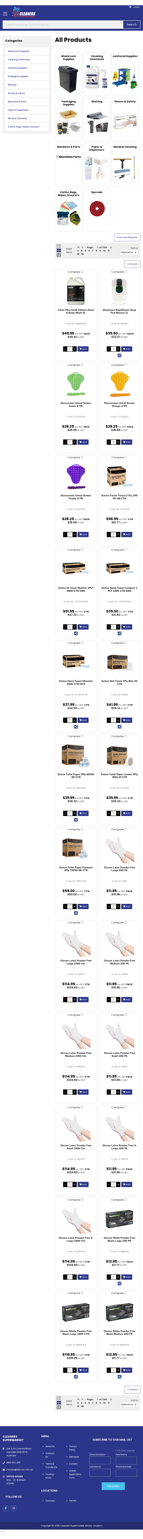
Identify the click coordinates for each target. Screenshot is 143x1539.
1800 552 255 (13, 1462)
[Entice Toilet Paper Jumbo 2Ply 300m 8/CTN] (119, 755)
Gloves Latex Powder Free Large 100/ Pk (119, 869)
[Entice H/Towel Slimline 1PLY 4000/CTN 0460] (76, 569)
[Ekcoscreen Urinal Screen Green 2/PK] (76, 384)
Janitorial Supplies (17, 67)
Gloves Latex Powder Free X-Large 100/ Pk (119, 1147)
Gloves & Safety (16, 93)
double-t (97, 1525)
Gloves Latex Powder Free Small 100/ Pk (119, 1054)
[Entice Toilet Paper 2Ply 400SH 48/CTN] (76, 755)
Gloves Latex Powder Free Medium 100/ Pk (119, 962)
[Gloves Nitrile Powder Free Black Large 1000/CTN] (76, 1312)
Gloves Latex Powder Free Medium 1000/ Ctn (76, 1054)
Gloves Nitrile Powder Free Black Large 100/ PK (119, 1239)
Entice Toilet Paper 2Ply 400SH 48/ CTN (76, 776)
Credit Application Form (75, 1474)
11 (109, 250)
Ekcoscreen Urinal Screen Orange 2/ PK (119, 404)
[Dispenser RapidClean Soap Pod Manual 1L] (119, 291)
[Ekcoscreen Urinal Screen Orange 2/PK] (119, 384)
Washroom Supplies (18, 51)
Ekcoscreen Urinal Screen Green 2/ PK (76, 404)
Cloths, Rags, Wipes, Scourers (23, 126)
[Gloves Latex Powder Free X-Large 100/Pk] (119, 1126)
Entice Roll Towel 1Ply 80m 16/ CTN (119, 682)
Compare (74, 272)
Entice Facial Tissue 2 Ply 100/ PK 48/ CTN (119, 497)
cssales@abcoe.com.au (19, 1469)
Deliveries (74, 1456)
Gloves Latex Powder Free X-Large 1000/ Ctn (76, 1239)
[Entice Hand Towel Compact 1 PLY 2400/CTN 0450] (119, 569)
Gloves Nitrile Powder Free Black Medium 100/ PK (119, 1332)
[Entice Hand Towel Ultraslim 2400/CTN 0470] (76, 662)
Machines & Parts (17, 101)
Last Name (95, 1466)
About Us (50, 1446)
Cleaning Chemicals (19, 59)
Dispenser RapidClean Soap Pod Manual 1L (119, 311)
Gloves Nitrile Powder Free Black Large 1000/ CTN (76, 1332)
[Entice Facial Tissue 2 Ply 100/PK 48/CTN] (119, 476)
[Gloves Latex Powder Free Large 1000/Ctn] (76, 941)
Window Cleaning (17, 118)
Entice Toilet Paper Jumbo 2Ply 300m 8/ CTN (119, 776)
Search (132, 24)
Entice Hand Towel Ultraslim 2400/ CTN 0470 (76, 682)
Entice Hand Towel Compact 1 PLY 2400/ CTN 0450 (119, 589)
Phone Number (123, 1466)
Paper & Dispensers (18, 109)
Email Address (97, 1454)
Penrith (72, 1500)
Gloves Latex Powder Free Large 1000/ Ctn (76, 962)
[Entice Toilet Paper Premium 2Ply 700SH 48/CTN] (76, 848)
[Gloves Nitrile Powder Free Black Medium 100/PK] (119, 1312)
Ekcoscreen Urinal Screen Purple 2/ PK (76, 497)
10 (104, 250)
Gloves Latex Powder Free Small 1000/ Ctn (76, 1147)
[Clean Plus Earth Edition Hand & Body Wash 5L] (76, 291)
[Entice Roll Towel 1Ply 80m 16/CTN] (119, 662)
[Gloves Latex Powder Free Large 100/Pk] (119, 848)
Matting (12, 84)
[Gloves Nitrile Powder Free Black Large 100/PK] (119, 1219)
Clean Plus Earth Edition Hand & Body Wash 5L (76, 311)
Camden (50, 1500)
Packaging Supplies (18, 76)
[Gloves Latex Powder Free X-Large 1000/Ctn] (76, 1219)
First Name (121, 1454)
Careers (73, 1463)
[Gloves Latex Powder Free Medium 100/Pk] (119, 941)
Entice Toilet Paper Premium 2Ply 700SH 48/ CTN (76, 869)
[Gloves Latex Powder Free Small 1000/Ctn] (76, 1126)
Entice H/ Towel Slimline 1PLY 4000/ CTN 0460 (75, 589)
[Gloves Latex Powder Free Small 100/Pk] (119, 1034)
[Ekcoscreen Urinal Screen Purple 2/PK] (76, 476)
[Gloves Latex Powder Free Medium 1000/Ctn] (76, 1034)
